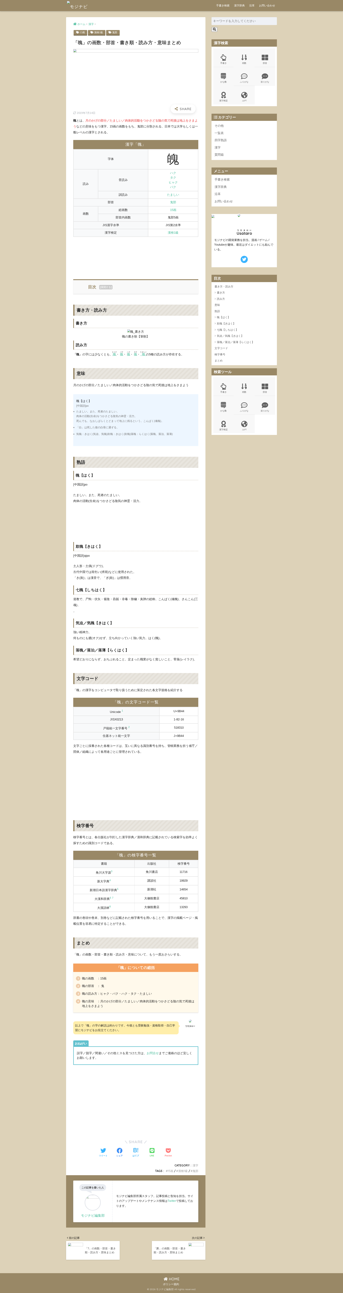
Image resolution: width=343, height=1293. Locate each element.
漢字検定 (223, 100)
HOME (174, 1279)
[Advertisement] (135, 256)
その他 (219, 125)
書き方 (221, 292)
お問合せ (153, 1053)
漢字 (195, 1165)
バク (173, 187)
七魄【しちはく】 (227, 329)
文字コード (221, 348)
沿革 (252, 5)
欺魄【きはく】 (226, 323)
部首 (265, 63)
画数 (244, 63)
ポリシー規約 (171, 1284)
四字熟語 (221, 140)
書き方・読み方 (224, 286)
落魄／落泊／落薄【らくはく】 (235, 341)
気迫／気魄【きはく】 (230, 335)
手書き (223, 63)
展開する (106, 287)
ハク (173, 173)
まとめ (219, 360)
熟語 (217, 311)
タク (173, 177)
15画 (82, 32)
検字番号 (220, 354)
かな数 (223, 81)
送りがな (265, 81)
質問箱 (219, 154)
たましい (173, 194)
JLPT (244, 100)
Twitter (172, 1200)
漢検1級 (98, 32)
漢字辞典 (239, 5)
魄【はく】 (223, 317)
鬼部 (114, 32)
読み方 (221, 298)
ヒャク (173, 182)
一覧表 (219, 133)
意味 (217, 304)
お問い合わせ (267, 5)
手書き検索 (223, 5)
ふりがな (244, 81)
